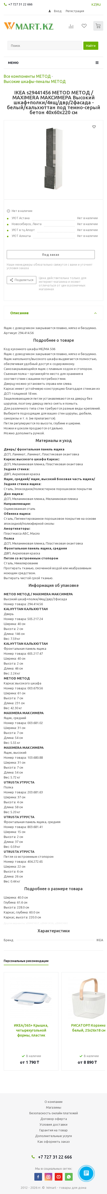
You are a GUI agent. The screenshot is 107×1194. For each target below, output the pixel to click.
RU (99, 4)
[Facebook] (38, 1177)
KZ (94, 4)
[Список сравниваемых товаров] (71, 28)
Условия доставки (53, 1124)
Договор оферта (53, 1118)
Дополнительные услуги (53, 1136)
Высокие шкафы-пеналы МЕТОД (35, 81)
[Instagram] (48, 1177)
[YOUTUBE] (58, 1177)
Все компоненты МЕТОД (27, 76)
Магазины (53, 1107)
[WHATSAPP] (69, 1177)
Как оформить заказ (54, 1141)
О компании (53, 1101)
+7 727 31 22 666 (20, 4)
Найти (91, 45)
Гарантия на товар (53, 1130)
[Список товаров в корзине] (99, 30)
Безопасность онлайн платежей (53, 1113)
